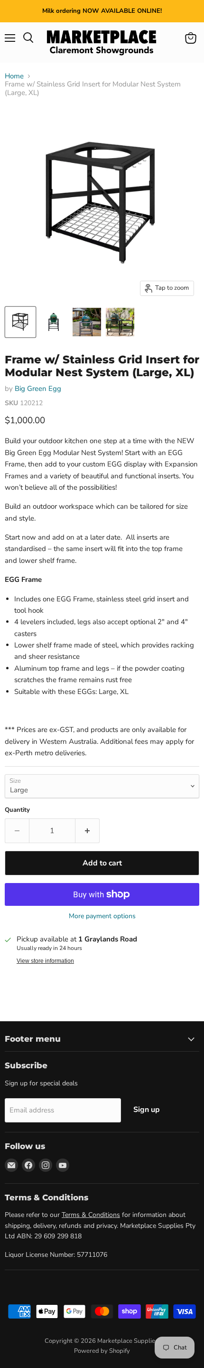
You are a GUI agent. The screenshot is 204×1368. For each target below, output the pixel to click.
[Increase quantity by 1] (87, 830)
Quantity (17, 810)
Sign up (146, 1109)
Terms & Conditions (91, 1214)
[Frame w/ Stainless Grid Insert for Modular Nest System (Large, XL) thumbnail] (20, 322)
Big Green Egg (38, 388)
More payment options (102, 916)
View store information (45, 961)
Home (14, 76)
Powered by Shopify (102, 1351)
